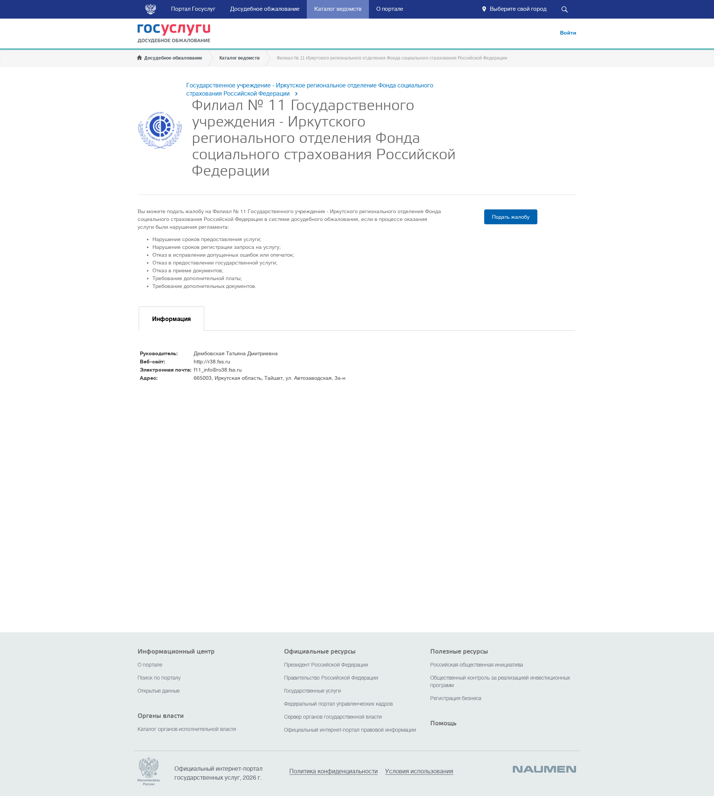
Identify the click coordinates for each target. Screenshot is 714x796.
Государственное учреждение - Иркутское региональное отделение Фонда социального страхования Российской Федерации (309, 89)
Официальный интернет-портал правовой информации (350, 730)
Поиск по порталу (159, 678)
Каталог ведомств (337, 9)
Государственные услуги (312, 691)
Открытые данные (159, 691)
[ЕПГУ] (179, 34)
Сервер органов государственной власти (333, 717)
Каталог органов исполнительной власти (187, 729)
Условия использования (419, 771)
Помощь (443, 723)
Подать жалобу (511, 217)
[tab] (171, 318)
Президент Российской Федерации (326, 665)
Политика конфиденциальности (333, 771)
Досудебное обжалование (264, 9)
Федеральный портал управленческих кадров (338, 704)
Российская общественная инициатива (476, 665)
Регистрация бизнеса (455, 698)
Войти (568, 33)
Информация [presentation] (171, 319)
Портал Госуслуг (193, 9)
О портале (389, 9)
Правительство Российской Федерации (331, 678)
